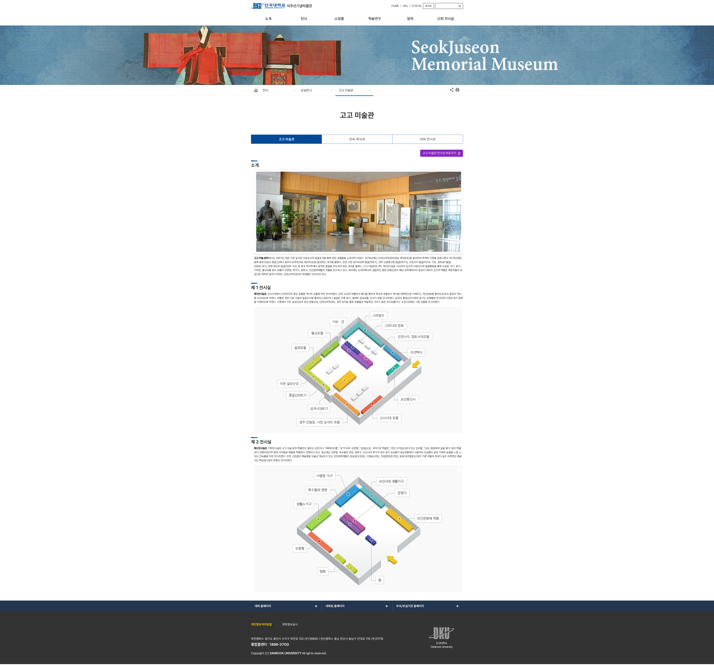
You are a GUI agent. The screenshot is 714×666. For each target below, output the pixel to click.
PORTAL (417, 5)
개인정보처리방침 (261, 624)
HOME (395, 5)
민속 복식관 (357, 139)
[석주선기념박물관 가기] (268, 6)
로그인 (428, 5)
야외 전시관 (428, 139)
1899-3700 (279, 644)
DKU (405, 5)
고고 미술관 (286, 139)
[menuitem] (268, 18)
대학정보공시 (290, 624)
